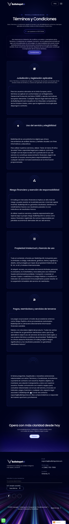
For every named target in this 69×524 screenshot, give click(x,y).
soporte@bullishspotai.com (52, 461)
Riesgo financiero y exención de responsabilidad (34, 190)
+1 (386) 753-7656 (49, 467)
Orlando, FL (46, 474)
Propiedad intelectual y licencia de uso (34, 248)
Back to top (55, 508)
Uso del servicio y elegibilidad (41, 125)
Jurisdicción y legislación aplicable (34, 78)
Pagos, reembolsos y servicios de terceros (34, 309)
